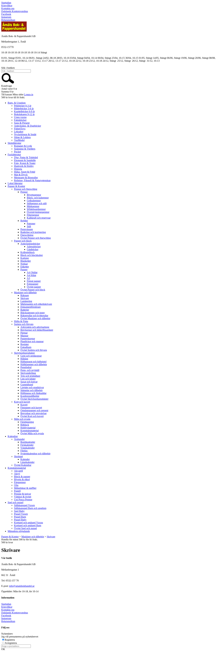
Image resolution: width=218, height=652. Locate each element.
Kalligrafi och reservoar (39, 217)
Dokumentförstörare (30, 307)
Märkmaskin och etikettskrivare (36, 304)
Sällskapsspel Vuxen (24, 505)
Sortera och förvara (23, 324)
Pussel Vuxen (21, 514)
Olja (16, 485)
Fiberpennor (33, 215)
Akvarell (18, 470)
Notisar (24, 263)
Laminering (26, 301)
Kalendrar (13, 436)
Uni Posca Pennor (23, 499)
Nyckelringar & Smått (25, 134)
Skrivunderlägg (28, 373)
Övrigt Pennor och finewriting (35, 238)
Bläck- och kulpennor (38, 197)
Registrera (10, 639)
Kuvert (23, 404)
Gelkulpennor (34, 200)
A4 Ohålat (32, 272)
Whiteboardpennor (36, 209)
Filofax (24, 450)
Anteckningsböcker (30, 243)
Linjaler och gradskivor (32, 387)
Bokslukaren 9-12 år (24, 114)
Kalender (25, 459)
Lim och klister (28, 378)
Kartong (24, 258)
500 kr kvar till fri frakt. (13, 97)
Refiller (24, 220)
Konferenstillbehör (29, 396)
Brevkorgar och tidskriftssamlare (36, 330)
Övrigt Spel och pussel (25, 528)
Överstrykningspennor (38, 212)
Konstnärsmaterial (29, 430)
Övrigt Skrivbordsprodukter (34, 399)
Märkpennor (33, 206)
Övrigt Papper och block (32, 289)
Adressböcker (34, 246)
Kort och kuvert (22, 401)
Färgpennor (20, 482)
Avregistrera (11, 643)
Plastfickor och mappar (32, 341)
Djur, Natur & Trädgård (26, 157)
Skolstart (18, 456)
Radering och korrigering (33, 232)
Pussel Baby (20, 519)
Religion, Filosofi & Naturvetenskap (32, 180)
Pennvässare (26, 229)
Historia (18, 169)
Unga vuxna (20, 117)
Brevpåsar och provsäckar (33, 413)
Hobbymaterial (27, 427)
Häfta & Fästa (21, 321)
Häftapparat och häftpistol (33, 361)
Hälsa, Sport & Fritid (24, 171)
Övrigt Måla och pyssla (32, 433)
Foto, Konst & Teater (24, 163)
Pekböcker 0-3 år (22, 105)
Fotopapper (32, 284)
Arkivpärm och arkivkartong (34, 327)
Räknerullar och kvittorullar (34, 315)
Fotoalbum (25, 347)
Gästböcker (32, 249)
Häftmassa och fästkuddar (33, 393)
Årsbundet (19, 439)
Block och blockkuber (31, 255)
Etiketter (24, 266)
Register (24, 344)
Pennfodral (25, 367)
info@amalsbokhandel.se (21, 586)
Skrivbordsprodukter (24, 353)
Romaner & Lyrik (23, 146)
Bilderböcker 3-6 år (24, 108)
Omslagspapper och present (34, 410)
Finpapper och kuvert (31, 407)
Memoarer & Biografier (26, 177)
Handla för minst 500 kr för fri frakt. (19, 541)
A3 (28, 278)
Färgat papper (34, 281)
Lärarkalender (27, 462)
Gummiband (26, 384)
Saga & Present (22, 123)
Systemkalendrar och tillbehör (35, 453)
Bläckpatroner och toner (32, 312)
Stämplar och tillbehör (31, 390)
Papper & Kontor (16, 186)
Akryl (17, 473)
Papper (23, 269)
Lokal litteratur (15, 183)
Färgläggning (27, 422)
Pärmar (24, 332)
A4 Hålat (31, 275)
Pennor (24, 192)
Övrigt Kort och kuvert (32, 416)
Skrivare (24, 298)
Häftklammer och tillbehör (33, 364)
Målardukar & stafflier (25, 488)
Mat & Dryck (21, 174)
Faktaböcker (20, 120)
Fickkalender (27, 445)
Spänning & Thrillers (24, 148)
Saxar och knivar (29, 381)
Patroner (31, 223)
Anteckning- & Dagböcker (27, 125)
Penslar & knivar (22, 493)
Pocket (17, 151)
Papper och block (23, 240)
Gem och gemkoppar (31, 355)
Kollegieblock (27, 252)
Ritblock (24, 424)
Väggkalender (27, 447)
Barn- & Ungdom (17, 102)
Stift (29, 226)
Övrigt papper (34, 286)
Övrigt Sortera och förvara (33, 350)
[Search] (7, 83)
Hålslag (24, 358)
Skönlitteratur (14, 143)
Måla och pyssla (22, 419)
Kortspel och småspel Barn (27, 525)
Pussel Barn (20, 516)
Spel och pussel (15, 502)
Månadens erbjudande (19, 531)
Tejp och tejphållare (30, 376)
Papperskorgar (27, 338)
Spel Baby (19, 511)
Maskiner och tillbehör (25, 292)
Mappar (24, 335)
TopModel (19, 140)
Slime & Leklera (22, 137)
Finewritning (26, 235)
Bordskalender (27, 442)
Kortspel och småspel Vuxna (28, 522)
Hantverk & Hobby (24, 166)
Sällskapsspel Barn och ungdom (30, 508)
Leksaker (18, 131)
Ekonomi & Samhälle (25, 160)
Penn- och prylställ (29, 370)
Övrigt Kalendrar (22, 465)
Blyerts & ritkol (22, 479)
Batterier (24, 309)
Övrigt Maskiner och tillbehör (35, 318)
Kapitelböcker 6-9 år (24, 111)
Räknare (24, 295)
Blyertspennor (34, 194)
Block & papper (22, 476)
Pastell (17, 491)
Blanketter (25, 261)
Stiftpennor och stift (37, 203)
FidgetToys (19, 128)
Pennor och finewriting (25, 189)
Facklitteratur (14, 154)
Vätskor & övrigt (22, 496)
